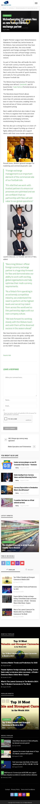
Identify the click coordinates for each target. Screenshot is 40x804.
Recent (30, 570)
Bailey (17, 467)
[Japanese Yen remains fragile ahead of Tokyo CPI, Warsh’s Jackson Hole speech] (6, 754)
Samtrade (23, 84)
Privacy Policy (15, 789)
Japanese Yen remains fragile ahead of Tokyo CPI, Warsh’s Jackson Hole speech (25, 752)
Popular (11, 570)
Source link (7, 355)
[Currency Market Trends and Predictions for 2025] (7, 589)
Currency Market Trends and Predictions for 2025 (25, 588)
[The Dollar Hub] (6, 3)
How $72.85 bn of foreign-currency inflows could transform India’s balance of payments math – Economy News (19, 545)
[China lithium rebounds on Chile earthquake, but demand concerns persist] (6, 743)
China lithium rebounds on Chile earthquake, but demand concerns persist (25, 742)
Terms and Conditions (28, 789)
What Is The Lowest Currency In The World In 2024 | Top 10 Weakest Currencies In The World (24, 612)
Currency (7, 15)
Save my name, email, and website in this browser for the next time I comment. (20, 413)
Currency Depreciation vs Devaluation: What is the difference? (26, 489)
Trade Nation (17, 87)
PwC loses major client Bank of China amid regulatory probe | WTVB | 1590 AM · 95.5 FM (25, 763)
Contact (7, 789)
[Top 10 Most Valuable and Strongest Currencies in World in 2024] (7, 580)
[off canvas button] (36, 3)
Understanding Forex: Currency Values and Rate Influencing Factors (25, 476)
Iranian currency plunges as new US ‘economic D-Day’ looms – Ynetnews (25, 463)
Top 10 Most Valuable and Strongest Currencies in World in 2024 (24, 578)
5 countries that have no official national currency (24, 501)
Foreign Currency (9, 539)
